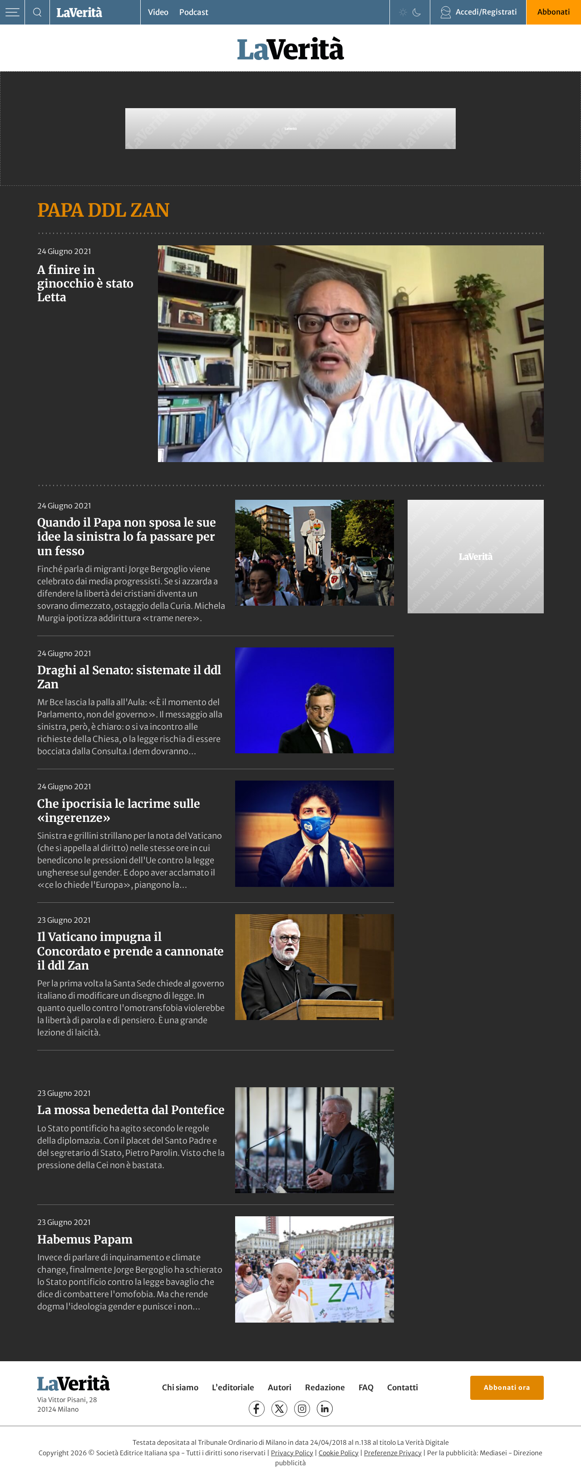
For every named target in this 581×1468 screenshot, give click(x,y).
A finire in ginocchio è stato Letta (85, 283)
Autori (279, 1388)
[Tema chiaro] (403, 12)
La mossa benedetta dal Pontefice (131, 1110)
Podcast (193, 12)
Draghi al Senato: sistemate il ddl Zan (129, 677)
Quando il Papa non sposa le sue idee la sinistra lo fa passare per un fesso (126, 536)
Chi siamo (180, 1388)
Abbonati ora (507, 1387)
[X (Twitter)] (279, 1409)
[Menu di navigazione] (12, 12)
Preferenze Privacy (393, 1453)
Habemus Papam (85, 1239)
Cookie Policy (339, 1453)
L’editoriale (233, 1388)
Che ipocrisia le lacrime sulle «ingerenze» (118, 810)
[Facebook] (257, 1409)
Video (158, 12)
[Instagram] (302, 1409)
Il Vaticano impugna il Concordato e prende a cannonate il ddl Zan (130, 951)
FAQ (366, 1388)
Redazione (325, 1388)
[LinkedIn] (325, 1409)
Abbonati (553, 11)
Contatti (402, 1388)
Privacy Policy (292, 1453)
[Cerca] (37, 12)
